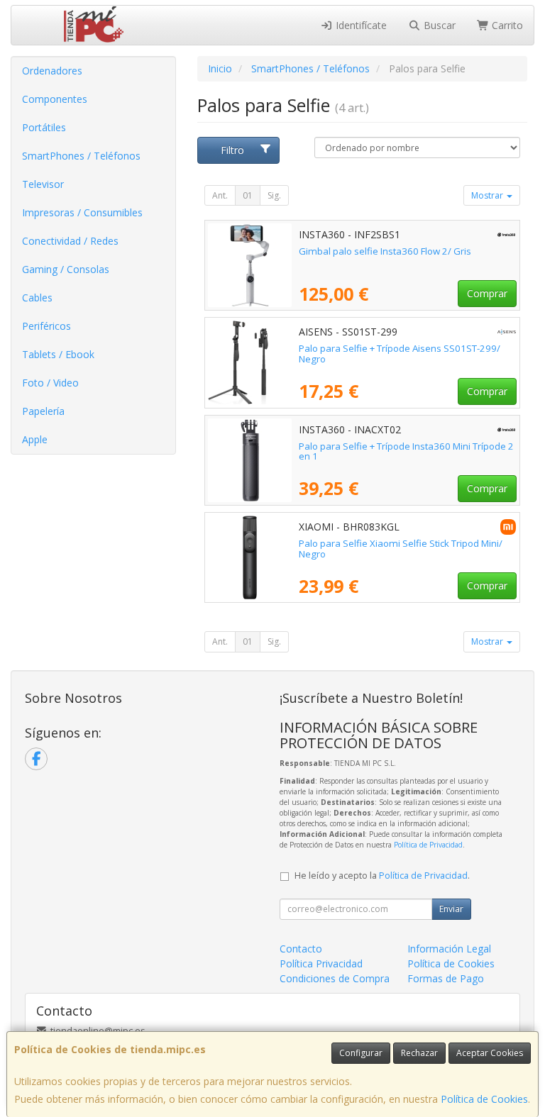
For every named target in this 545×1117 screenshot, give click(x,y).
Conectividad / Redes (70, 241)
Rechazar (419, 1053)
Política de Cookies (484, 1099)
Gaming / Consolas (65, 269)
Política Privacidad (321, 963)
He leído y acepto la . (382, 875)
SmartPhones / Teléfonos (81, 155)
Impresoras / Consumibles (82, 212)
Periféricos (46, 326)
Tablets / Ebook (58, 354)
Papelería (43, 411)
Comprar (487, 293)
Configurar (360, 1053)
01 (248, 195)
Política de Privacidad (428, 845)
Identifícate (360, 25)
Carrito (506, 25)
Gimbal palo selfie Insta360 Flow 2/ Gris (385, 251)
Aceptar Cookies (489, 1053)
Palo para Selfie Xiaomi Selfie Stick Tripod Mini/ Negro (400, 548)
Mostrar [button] (488, 195)
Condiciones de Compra (335, 978)
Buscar (438, 25)
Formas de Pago (445, 978)
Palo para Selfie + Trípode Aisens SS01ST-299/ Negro (399, 353)
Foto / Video (50, 382)
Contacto (301, 948)
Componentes (54, 99)
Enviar (451, 909)
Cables (37, 297)
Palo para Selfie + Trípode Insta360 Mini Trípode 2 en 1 (406, 451)
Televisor (43, 184)
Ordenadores (52, 70)
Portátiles (44, 127)
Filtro (232, 150)
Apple (35, 439)
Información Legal (449, 948)
